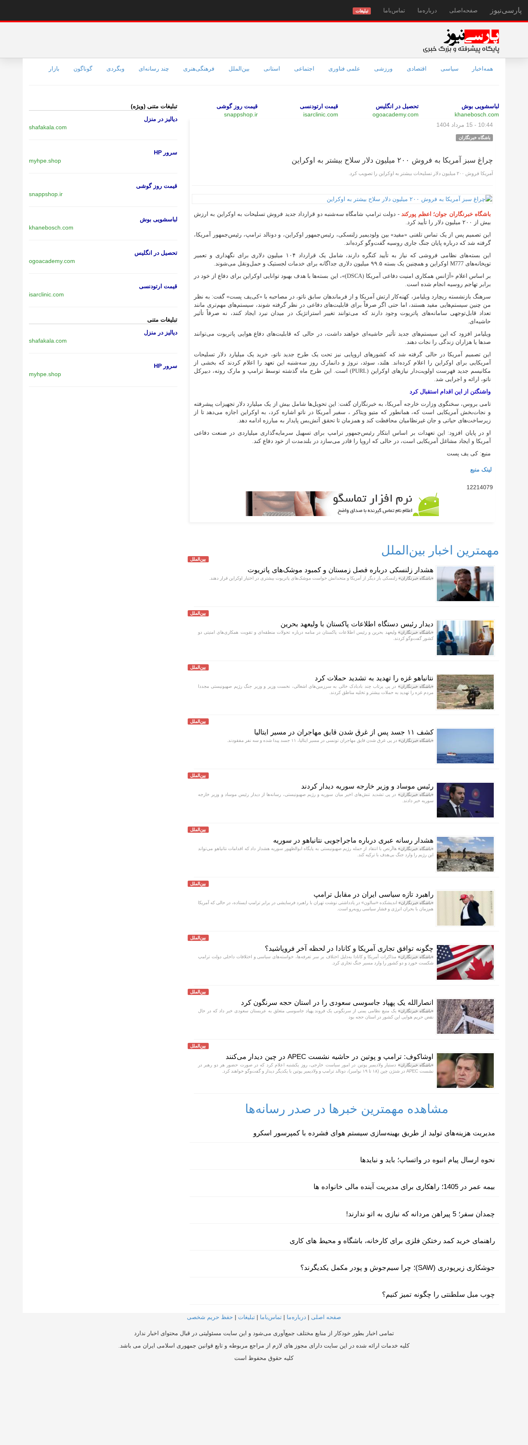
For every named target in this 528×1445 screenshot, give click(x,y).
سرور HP (165, 152)
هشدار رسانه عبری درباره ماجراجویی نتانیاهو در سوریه (352, 840)
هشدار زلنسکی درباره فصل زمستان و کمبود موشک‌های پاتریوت (341, 570)
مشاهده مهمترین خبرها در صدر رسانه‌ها (346, 1109)
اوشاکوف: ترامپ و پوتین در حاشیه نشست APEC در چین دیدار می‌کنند (330, 1057)
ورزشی (383, 68)
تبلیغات (246, 1317)
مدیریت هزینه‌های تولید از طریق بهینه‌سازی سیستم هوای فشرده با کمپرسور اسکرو (374, 1133)
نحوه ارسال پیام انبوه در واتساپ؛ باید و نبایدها (427, 1160)
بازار (54, 68)
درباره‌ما (427, 10)
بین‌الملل (239, 68)
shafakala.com (48, 127)
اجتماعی (304, 68)
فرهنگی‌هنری (198, 68)
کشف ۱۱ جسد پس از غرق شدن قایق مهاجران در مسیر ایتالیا (344, 732)
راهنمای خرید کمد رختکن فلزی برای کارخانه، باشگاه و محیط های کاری (392, 1241)
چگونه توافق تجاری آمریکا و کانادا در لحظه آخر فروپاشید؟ (349, 948)
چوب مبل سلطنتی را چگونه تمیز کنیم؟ (438, 1294)
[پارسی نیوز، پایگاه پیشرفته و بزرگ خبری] (461, 41)
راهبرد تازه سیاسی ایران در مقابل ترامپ (374, 894)
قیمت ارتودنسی (319, 106)
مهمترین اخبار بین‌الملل (440, 550)
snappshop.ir (241, 114)
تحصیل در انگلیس (397, 106)
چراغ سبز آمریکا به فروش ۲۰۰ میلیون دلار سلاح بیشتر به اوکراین (392, 160)
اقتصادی (417, 68)
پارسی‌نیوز (506, 10)
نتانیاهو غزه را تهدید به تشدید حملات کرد (374, 678)
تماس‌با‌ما (394, 10)
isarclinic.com (320, 114)
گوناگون (82, 68)
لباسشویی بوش (480, 106)
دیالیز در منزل (160, 119)
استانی (272, 68)
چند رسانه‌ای (154, 68)
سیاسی (450, 68)
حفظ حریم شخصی (210, 1317)
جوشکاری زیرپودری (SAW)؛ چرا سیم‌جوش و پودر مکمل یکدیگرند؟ (397, 1268)
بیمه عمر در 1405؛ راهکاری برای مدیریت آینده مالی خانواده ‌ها (404, 1187)
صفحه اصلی (326, 1317)
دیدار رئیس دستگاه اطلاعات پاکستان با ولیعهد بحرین (357, 624)
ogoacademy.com (395, 114)
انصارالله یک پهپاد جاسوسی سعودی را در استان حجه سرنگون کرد (337, 1003)
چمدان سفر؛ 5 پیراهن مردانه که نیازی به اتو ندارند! (420, 1214)
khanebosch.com (477, 114)
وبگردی (115, 68)
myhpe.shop (45, 160)
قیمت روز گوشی (237, 106)
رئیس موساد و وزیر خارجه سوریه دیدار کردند (367, 786)
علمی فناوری (344, 68)
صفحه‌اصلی (463, 10)
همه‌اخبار (482, 68)
